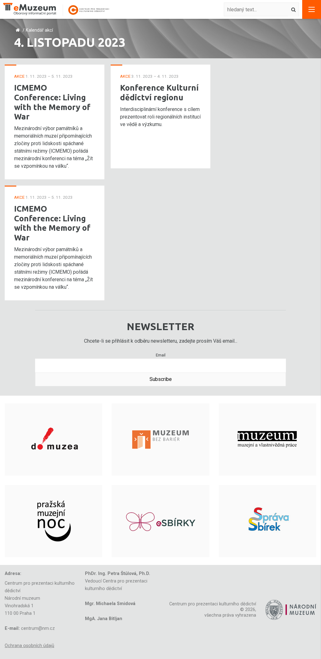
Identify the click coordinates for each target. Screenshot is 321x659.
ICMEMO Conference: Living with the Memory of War (52, 102)
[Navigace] (311, 9)
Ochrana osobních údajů (29, 645)
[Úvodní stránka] (59, 9)
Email (161, 354)
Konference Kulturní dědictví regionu (159, 92)
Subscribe (161, 379)
